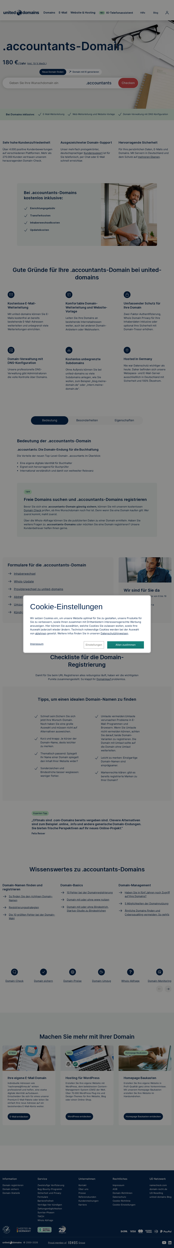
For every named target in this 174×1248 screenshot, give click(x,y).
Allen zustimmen (126, 644)
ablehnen (40, 633)
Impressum (37, 644)
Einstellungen (94, 644)
